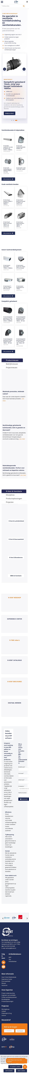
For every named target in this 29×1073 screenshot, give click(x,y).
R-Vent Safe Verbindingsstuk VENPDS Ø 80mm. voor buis (7, 170)
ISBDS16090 (5, 344)
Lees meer (22, 439)
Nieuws (4, 983)
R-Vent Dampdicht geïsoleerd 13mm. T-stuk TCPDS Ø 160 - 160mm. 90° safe (20, 341)
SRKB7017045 (19, 269)
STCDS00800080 (19, 170)
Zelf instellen (9, 1070)
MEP (10, 957)
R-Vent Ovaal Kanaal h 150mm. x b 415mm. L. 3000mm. (7, 202)
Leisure (4, 1015)
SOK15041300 (6, 205)
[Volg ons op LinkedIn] (3, 962)
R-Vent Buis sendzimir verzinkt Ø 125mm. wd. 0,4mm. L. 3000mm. (8, 147)
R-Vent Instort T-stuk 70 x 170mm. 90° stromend (7, 287)
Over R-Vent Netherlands (9, 977)
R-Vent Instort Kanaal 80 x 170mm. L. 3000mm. (8, 267)
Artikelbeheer (13, 961)
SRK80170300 (6, 269)
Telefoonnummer (22, 792)
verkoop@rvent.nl (11, 948)
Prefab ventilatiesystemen (9, 997)
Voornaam (21, 773)
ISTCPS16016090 (19, 346)
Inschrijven (20, 1031)
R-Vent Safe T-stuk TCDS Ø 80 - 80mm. (20, 168)
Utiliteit (4, 1011)
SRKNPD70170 (19, 290)
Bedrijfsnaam (21, 767)
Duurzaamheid (6, 981)
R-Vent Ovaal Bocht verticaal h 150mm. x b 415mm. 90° (7, 224)
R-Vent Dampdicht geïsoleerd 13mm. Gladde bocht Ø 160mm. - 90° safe (7, 341)
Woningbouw (5, 1009)
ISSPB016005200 (6, 322)
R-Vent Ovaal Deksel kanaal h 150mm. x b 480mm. (20, 224)
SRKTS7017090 (6, 290)
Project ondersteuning (8, 993)
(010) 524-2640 (10, 946)
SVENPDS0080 (6, 173)
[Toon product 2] (13, 120)
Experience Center (7, 979)
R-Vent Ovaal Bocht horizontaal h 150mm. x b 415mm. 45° (20, 202)
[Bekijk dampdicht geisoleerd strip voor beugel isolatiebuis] (14, 64)
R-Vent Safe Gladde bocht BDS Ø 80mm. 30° (20, 147)
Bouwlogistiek (6, 999)
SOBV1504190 (6, 227)
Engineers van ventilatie (8, 995)
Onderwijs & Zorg (7, 1013)
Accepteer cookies (15, 1066)
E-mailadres (21, 786)
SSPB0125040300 (6, 151)
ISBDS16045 (18, 322)
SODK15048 (18, 227)
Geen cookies (21, 1070)
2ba (10, 959)
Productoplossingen (7, 1001)
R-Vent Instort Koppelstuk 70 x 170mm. (20, 287)
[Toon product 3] (16, 120)
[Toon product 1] (11, 120)
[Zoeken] (23, 6)
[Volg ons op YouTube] (3, 966)
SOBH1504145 (19, 205)
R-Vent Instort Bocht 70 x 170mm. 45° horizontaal (20, 267)
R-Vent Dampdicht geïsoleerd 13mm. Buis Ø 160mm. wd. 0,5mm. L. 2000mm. (7, 319)
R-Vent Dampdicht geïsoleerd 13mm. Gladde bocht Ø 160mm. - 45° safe (20, 319)
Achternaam (21, 780)
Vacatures (4, 985)
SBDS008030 (18, 150)
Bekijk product (9, 113)
